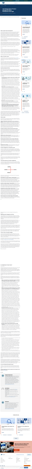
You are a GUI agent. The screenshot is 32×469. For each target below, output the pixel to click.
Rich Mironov (14, 13)
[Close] (31, 467)
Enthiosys (16, 389)
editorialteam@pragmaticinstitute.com (9, 384)
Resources (2, 5)
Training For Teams (10, 458)
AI (24, 74)
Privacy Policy (2, 468)
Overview (1, 458)
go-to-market (23, 112)
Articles (5, 5)
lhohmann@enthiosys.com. (12, 396)
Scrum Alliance (17, 57)
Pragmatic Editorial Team (5, 13)
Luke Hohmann (10, 13)
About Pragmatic (18, 458)
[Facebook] (0, 465)
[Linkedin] (4, 465)
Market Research (25, 36)
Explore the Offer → (26, 0)
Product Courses (2, 459)
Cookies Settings (21, 467)
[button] (30, 3)
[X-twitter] (1, 465)
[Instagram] (3, 465)
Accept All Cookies (26, 467)
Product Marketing (27, 112)
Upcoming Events (26, 459)
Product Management (26, 111)
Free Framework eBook (26, 458)
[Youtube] (2, 465)
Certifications (17, 459)
